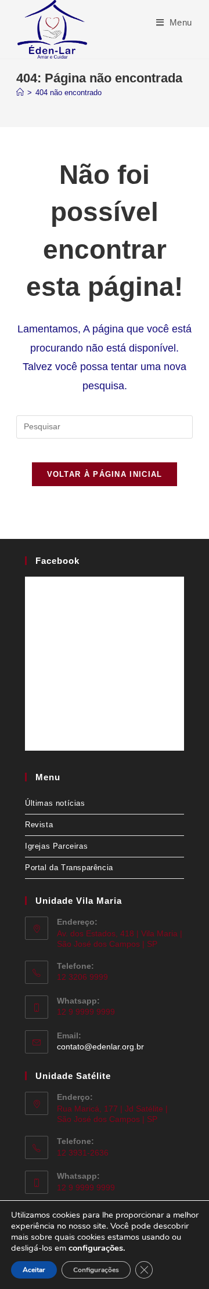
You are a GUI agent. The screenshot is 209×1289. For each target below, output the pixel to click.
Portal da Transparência (69, 867)
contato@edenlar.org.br (100, 1046)
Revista (39, 824)
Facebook (57, 561)
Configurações (96, 1269)
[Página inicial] (20, 92)
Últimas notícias (55, 803)
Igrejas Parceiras (56, 846)
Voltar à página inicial (105, 474)
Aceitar (34, 1269)
